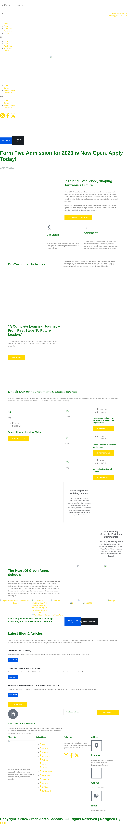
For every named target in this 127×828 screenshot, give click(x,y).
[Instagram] (2, 115)
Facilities (7, 33)
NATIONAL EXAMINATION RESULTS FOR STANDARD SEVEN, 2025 (33, 685)
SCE (3, 823)
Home (6, 24)
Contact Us (8, 93)
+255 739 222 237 (73, 622)
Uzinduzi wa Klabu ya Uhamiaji (19, 651)
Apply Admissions (89, 621)
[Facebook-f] (7, 115)
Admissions (8, 31)
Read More (12, 660)
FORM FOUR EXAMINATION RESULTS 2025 (24, 668)
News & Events (9, 90)
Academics (8, 28)
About (6, 26)
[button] (63, 37)
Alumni (6, 85)
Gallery (6, 88)
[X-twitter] (13, 115)
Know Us (7, 140)
